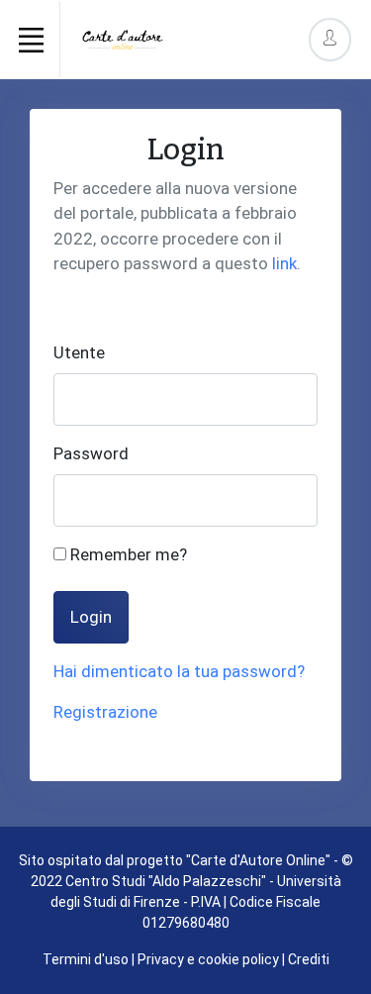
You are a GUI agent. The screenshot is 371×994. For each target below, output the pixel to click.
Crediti (308, 959)
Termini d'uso (86, 959)
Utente (79, 352)
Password (91, 453)
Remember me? (126, 554)
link (284, 263)
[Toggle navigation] (30, 39)
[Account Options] (330, 39)
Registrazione (105, 712)
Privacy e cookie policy (208, 959)
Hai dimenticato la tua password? (179, 671)
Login (91, 617)
